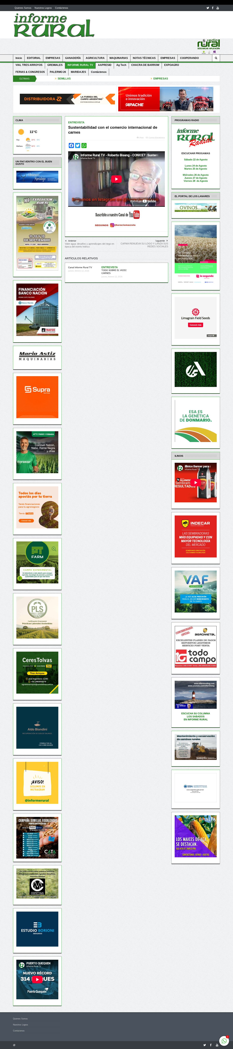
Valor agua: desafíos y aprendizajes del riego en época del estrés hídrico (89, 245)
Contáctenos (61, 7)
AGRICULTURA (95, 58)
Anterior (72, 240)
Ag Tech (121, 65)
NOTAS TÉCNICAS (144, 58)
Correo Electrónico (157, 138)
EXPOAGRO (171, 65)
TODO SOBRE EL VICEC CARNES (114, 270)
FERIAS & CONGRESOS (30, 72)
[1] (224, 1042)
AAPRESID (104, 65)
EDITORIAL (34, 58)
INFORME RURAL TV (80, 65)
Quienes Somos (23, 7)
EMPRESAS (53, 58)
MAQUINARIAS (119, 58)
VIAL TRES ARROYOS (29, 65)
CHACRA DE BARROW (145, 65)
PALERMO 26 (58, 72)
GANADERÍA (73, 58)
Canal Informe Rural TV (80, 267)
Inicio (19, 58)
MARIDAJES (78, 72)
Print (141, 138)
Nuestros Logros (43, 7)
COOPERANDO (189, 58)
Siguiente (160, 240)
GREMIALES (55, 65)
